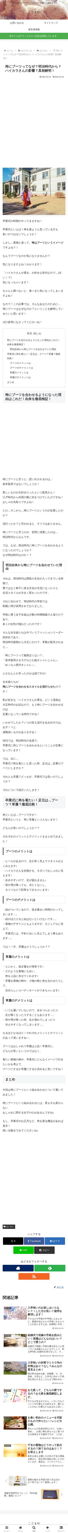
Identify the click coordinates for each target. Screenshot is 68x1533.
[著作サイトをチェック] (18, 1268)
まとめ (10, 382)
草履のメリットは (19, 372)
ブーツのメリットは (20, 363)
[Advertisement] (34, 125)
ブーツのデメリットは (21, 367)
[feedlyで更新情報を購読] (49, 1268)
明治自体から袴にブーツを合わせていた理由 (33, 349)
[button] (44, 1250)
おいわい (10, 1226)
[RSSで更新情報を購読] (34, 1276)
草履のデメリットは (20, 377)
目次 (29, 333)
